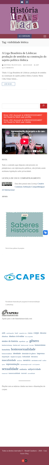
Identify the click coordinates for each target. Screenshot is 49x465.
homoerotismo (40, 345)
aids (3, 333)
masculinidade (9, 360)
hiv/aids (31, 345)
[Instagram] (27, 2)
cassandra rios (23, 333)
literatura (34, 357)
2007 (37, 65)
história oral (16, 345)
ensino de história (10, 341)
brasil (16, 333)
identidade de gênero (29, 353)
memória (26, 360)
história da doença (7, 345)
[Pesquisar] (43, 106)
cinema (30, 333)
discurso (43, 333)
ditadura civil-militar (16, 336)
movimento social (36, 360)
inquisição (6, 357)
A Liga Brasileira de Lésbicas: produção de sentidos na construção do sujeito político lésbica (24, 56)
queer (3, 364)
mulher (44, 360)
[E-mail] (23, 460)
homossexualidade (23, 349)
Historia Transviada (12, 65)
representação (12, 364)
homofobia (6, 350)
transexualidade (14, 373)
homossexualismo (7, 353)
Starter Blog (24, 453)
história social (24, 345)
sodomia (23, 369)
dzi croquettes (29, 336)
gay (27, 341)
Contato (25, 36)
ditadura (5, 336)
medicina (19, 360)
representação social (25, 364)
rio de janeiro (36, 364)
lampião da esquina (16, 357)
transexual (4, 373)
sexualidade (10, 369)
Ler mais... (8, 84)
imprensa (41, 353)
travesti (24, 373)
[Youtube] (22, 2)
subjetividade (34, 369)
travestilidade (31, 373)
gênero (34, 341)
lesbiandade (26, 357)
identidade (17, 353)
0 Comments (8, 67)
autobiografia (10, 333)
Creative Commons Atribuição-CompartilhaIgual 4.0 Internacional (23, 187)
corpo (36, 332)
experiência (22, 341)
